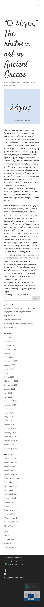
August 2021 (9, 389)
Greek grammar (11, 466)
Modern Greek (10, 498)
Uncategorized (10, 518)
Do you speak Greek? (13, 320)
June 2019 (8, 413)
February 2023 (10, 361)
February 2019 (10, 429)
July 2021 (8, 393)
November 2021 (11, 381)
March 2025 (9, 337)
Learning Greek (10, 494)
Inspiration (8, 482)
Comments (10, 543)
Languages (9, 490)
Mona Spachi (11, 82)
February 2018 (10, 448)
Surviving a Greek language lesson (18, 323)
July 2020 (8, 397)
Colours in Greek (11, 327)
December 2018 (11, 437)
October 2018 (10, 444)
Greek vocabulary (11, 474)
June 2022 (8, 369)
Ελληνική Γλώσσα (11, 522)
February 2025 (10, 341)
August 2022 (9, 365)
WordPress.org (10, 547)
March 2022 (9, 377)
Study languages (11, 510)
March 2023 (9, 357)
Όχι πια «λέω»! (10, 316)
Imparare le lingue (12, 478)
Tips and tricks (10, 514)
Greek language (10, 86)
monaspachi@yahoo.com (15, 561)
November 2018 (11, 440)
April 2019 (8, 421)
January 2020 (10, 405)
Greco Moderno (10, 462)
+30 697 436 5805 (15, 564)
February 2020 (10, 401)
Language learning (12, 486)
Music (6, 506)
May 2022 (8, 373)
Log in (6, 535)
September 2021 (11, 385)
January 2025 (10, 345)
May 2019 (8, 417)
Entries (9, 539)
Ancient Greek (30, 82)
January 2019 (10, 433)
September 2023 (11, 349)
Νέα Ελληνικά (9, 526)
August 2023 (9, 353)
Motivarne (8, 502)
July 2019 (8, 409)
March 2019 (9, 425)
